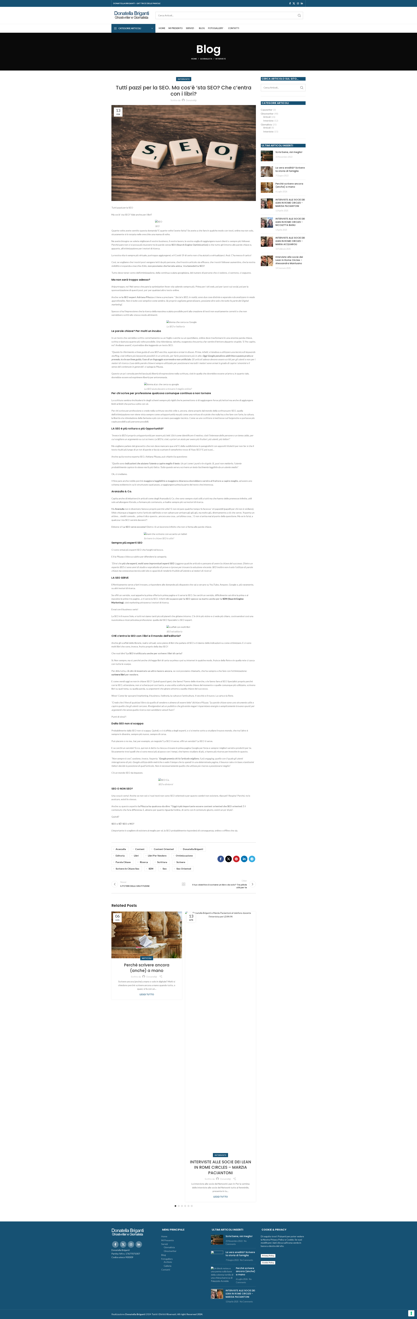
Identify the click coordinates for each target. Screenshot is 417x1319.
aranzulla (121, 849)
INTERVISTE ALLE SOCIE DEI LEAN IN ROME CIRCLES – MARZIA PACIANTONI (220, 1167)
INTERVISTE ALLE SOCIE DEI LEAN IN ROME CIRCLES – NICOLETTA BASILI (290, 222)
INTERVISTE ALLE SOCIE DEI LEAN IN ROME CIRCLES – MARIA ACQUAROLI (290, 241)
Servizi (164, 1244)
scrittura (162, 862)
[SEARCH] (299, 15)
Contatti (165, 1269)
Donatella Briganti (193, 849)
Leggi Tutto (147, 994)
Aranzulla (119, 508)
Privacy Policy (268, 1256)
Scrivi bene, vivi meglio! (288, 152)
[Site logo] (131, 15)
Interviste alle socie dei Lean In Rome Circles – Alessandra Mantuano (289, 260)
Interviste (221, 59)
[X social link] (294, 3)
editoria (120, 855)
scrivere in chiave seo (127, 868)
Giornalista (206, 59)
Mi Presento (167, 1240)
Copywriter (266, 109)
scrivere (180, 862)
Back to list (183, 884)
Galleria (167, 1265)
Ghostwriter (267, 113)
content (139, 849)
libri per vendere (157, 855)
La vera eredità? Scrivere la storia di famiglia (290, 169)
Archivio (168, 1262)
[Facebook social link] (290, 3)
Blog (163, 1255)
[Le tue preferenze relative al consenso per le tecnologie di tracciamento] (411, 1313)
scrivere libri (118, 674)
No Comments (246, 1260)
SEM (151, 868)
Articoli (146, 958)
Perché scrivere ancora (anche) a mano (146, 967)
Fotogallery (167, 1258)
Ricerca (144, 862)
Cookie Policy (268, 1263)
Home (194, 59)
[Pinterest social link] (236, 859)
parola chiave (123, 862)
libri (136, 855)
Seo (165, 868)
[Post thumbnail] (267, 156)
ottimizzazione (184, 855)
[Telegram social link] (252, 859)
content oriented (164, 849)
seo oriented (183, 868)
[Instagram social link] (298, 3)
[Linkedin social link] (302, 3)
